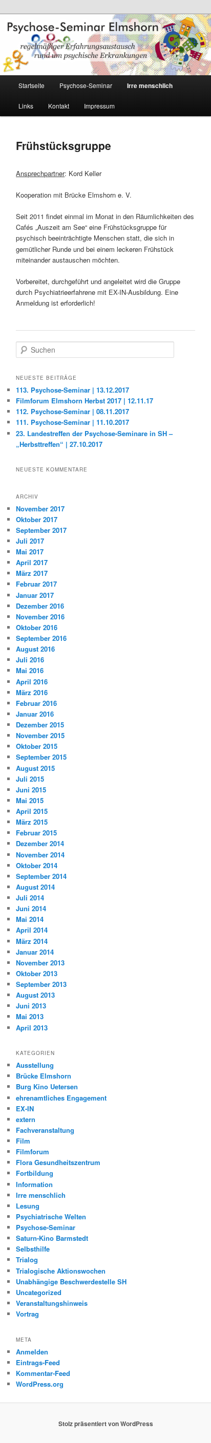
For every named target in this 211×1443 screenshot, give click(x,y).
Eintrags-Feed (38, 1362)
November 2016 (40, 616)
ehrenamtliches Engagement (61, 1098)
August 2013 (35, 995)
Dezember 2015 (40, 724)
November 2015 (40, 735)
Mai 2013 (30, 1016)
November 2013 (40, 962)
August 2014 (35, 887)
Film (23, 1141)
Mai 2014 (30, 919)
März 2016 (32, 692)
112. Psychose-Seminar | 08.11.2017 (72, 411)
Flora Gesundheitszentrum (58, 1162)
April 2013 (32, 1027)
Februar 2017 (36, 584)
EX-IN (25, 1108)
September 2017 (41, 530)
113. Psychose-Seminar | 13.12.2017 (72, 390)
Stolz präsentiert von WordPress (105, 1423)
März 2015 (32, 822)
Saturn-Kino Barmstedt (52, 1238)
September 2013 (41, 984)
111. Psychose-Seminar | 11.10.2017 (72, 422)
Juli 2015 (30, 779)
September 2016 (41, 638)
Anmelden (32, 1351)
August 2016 (35, 649)
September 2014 (41, 876)
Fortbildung (34, 1173)
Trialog (27, 1259)
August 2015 (35, 768)
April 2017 (32, 562)
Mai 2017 (30, 551)
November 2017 (40, 508)
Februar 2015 (36, 832)
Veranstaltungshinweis (52, 1303)
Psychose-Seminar (85, 85)
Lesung (27, 1206)
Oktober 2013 (36, 973)
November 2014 (40, 854)
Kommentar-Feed (43, 1373)
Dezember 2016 (40, 606)
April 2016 (32, 681)
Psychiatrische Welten (51, 1216)
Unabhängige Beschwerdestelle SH (71, 1281)
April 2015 (32, 811)
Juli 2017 (30, 541)
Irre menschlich (150, 85)
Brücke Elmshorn (43, 1076)
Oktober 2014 (36, 865)
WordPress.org (40, 1384)
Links (25, 105)
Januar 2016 (35, 714)
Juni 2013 (31, 1005)
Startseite (31, 85)
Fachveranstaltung (45, 1130)
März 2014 (32, 941)
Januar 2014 (35, 952)
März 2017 (32, 573)
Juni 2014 (31, 908)
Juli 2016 (30, 659)
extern (25, 1119)
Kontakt (58, 105)
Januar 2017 (35, 595)
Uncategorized (38, 1292)
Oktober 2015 (36, 746)
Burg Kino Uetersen (47, 1086)
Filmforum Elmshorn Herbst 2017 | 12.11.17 (84, 400)
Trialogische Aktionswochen (61, 1271)
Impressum (99, 105)
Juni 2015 (31, 789)
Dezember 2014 (40, 843)
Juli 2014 (30, 897)
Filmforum (32, 1151)
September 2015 (41, 757)
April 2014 (32, 930)
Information (34, 1184)
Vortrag (27, 1314)
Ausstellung (35, 1065)
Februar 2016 (36, 703)
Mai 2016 (30, 670)
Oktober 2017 (36, 519)
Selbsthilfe (33, 1249)
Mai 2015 (30, 800)
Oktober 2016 (36, 627)
